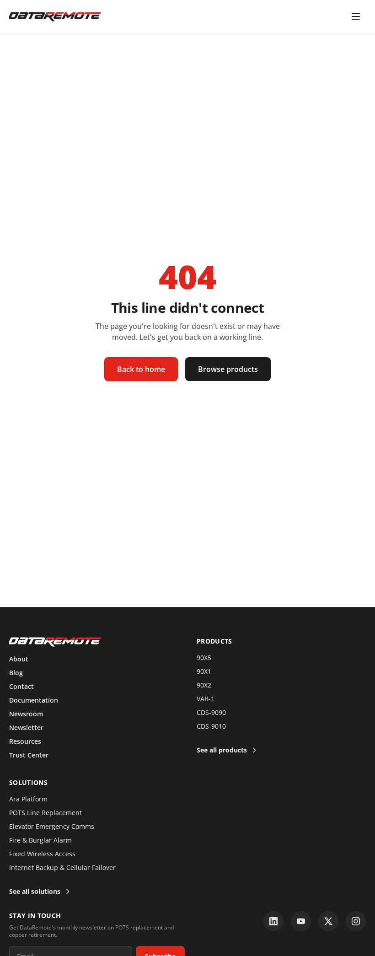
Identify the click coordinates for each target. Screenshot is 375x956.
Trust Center (28, 755)
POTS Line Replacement (45, 812)
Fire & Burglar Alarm (40, 840)
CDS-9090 (211, 712)
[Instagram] (356, 921)
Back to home (141, 369)
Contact (21, 686)
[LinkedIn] (273, 921)
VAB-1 (205, 698)
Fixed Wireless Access (42, 853)
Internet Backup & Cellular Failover (62, 867)
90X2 (204, 685)
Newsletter (26, 727)
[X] (328, 921)
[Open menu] (356, 16)
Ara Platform (28, 799)
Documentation (33, 700)
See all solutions (34, 891)
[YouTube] (301, 921)
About (18, 659)
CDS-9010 (211, 726)
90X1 (204, 671)
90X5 (204, 657)
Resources (25, 741)
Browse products (228, 369)
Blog (16, 672)
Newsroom (26, 713)
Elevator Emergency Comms (51, 826)
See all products (222, 750)
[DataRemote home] (55, 16)
